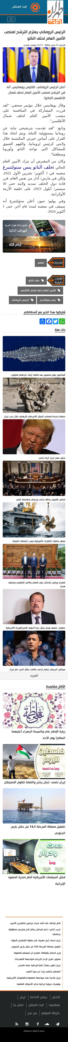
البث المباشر (36, 1005)
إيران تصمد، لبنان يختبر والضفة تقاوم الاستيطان (34, 782)
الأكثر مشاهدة (50, 912)
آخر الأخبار (53, 903)
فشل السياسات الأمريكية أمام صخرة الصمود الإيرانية (36, 880)
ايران (23, 997)
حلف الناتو (43, 167)
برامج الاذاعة (38, 997)
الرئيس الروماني (20, 300)
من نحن (32, 1013)
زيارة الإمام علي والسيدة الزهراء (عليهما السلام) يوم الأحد (38, 735)
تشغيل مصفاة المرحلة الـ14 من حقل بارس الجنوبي (38, 830)
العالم (41, 262)
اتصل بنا (18, 1005)
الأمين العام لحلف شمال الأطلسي (38, 290)
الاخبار (56, 997)
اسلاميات (54, 1005)
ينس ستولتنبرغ (17, 167)
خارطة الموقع (51, 1013)
